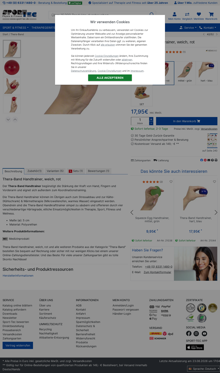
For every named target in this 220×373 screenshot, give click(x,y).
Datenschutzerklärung (83, 70)
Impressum (137, 70)
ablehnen (127, 59)
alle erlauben (108, 44)
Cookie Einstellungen (107, 55)
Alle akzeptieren (110, 77)
